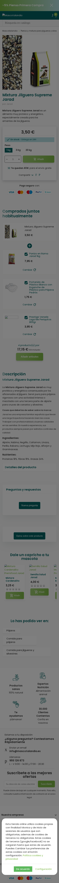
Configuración (43, 869)
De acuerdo (23, 869)
